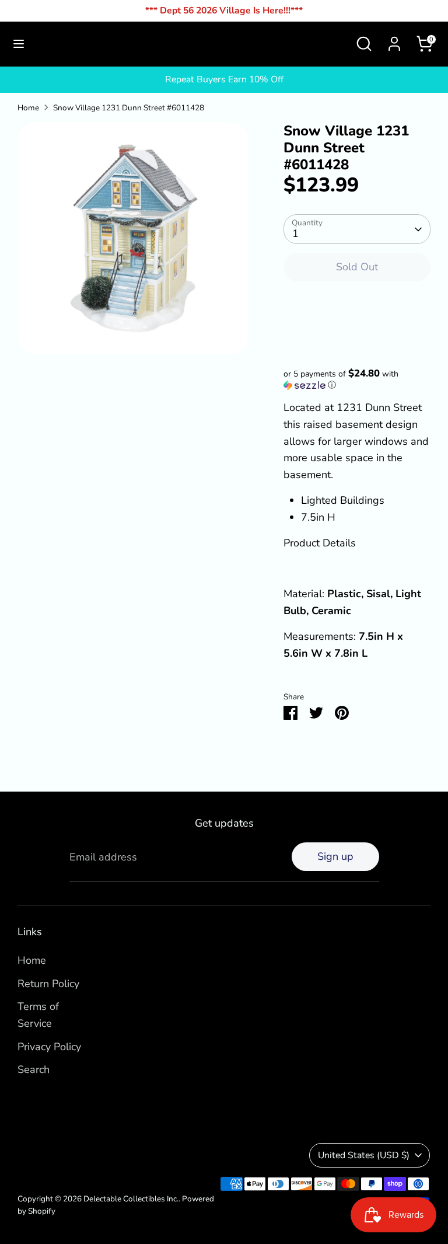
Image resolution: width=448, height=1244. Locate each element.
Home (28, 107)
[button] (357, 379)
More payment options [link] (357, 333)
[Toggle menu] (18, 44)
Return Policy (48, 984)
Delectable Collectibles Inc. (130, 1198)
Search (34, 1069)
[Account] (394, 40)
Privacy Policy (49, 1047)
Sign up (335, 856)
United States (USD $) (364, 1155)
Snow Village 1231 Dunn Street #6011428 (128, 107)
